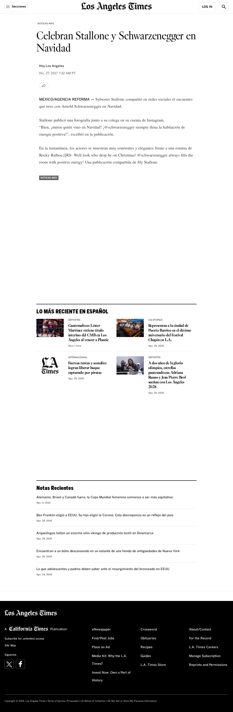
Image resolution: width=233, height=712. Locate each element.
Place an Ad (101, 647)
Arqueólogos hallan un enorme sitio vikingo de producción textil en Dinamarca (94, 533)
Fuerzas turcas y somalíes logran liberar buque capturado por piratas (87, 368)
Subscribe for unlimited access (24, 639)
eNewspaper (101, 629)
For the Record (200, 638)
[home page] (116, 6)
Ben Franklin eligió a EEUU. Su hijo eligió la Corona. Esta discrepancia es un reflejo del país (104, 515)
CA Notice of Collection (93, 701)
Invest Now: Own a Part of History (111, 676)
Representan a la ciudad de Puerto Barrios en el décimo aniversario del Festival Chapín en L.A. (169, 333)
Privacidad (73, 701)
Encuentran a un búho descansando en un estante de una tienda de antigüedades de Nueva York (108, 551)
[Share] (44, 85)
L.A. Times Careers (203, 647)
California (155, 320)
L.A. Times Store (153, 665)
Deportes (74, 320)
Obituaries (148, 638)
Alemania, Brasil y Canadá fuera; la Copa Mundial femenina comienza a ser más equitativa (104, 497)
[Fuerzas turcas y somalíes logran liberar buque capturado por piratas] (50, 365)
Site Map (10, 645)
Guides (146, 656)
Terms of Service (56, 701)
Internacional (77, 357)
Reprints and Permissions (208, 665)
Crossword (149, 629)
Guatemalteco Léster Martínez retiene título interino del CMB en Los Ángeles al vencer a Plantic (88, 333)
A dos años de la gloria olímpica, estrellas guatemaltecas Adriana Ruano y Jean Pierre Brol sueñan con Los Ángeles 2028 (167, 375)
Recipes (146, 647)
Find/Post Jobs (103, 638)
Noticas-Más (46, 23)
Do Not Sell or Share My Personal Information (132, 701)
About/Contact (200, 629)
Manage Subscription (204, 656)
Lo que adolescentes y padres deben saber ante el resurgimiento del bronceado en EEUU (102, 569)
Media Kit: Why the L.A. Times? (109, 660)
